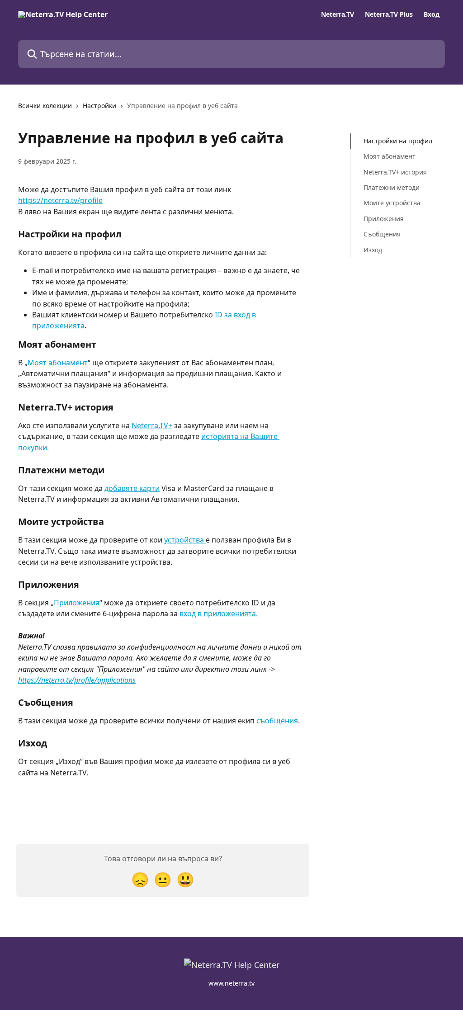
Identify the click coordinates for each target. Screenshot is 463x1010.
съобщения (277, 721)
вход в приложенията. (219, 613)
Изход (373, 249)
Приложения (76, 603)
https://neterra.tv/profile (60, 200)
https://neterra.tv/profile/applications (77, 680)
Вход (431, 14)
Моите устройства (392, 202)
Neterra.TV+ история (395, 172)
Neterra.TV (337, 14)
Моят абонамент (58, 363)
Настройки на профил (398, 141)
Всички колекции (45, 105)
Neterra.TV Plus (389, 14)
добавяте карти (132, 488)
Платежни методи (392, 187)
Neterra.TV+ (152, 425)
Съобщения (382, 234)
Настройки (99, 105)
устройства (185, 540)
